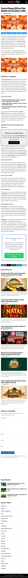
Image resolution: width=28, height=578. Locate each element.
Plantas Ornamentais (6, 556)
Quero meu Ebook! (14, 142)
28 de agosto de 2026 (13, 276)
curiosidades (4, 521)
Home (2, 6)
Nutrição (3, 546)
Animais (3, 508)
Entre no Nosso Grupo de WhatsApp (14, 255)
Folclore (3, 536)
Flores (2, 533)
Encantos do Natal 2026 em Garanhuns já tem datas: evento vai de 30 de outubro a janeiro (14, 104)
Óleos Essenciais (5, 548)
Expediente (11, 577)
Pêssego (14, 54)
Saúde (2, 561)
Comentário (4, 418)
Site (2, 446)
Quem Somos (6, 577)
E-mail (2, 440)
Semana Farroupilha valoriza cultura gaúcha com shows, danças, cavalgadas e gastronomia (13, 381)
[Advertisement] (14, 468)
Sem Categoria (4, 563)
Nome (2, 434)
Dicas (2, 523)
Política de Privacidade (19, 577)
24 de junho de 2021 (11, 491)
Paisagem (3, 551)
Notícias (3, 543)
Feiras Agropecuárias (6, 528)
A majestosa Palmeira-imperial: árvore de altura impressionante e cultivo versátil (16, 483)
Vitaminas (3, 568)
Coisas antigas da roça (6, 516)
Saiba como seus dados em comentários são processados (13, 456)
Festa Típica (6, 6)
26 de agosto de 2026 (13, 356)
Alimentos (3, 506)
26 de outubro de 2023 (17, 13)
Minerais (3, 541)
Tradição (3, 566)
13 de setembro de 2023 (12, 486)
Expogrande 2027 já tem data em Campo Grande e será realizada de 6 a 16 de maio (17, 495)
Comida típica (4, 518)
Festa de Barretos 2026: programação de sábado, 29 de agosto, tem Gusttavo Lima (14, 107)
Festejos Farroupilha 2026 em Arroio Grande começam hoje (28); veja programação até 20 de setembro (13, 100)
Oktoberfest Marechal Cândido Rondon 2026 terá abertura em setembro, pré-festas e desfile (12, 353)
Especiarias (4, 526)
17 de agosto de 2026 (11, 497)
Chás (2, 513)
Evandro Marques (7, 13)
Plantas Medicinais (5, 553)
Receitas (3, 558)
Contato (26, 577)
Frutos (2, 538)
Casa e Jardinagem (5, 511)
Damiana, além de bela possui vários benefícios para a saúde (17, 489)
